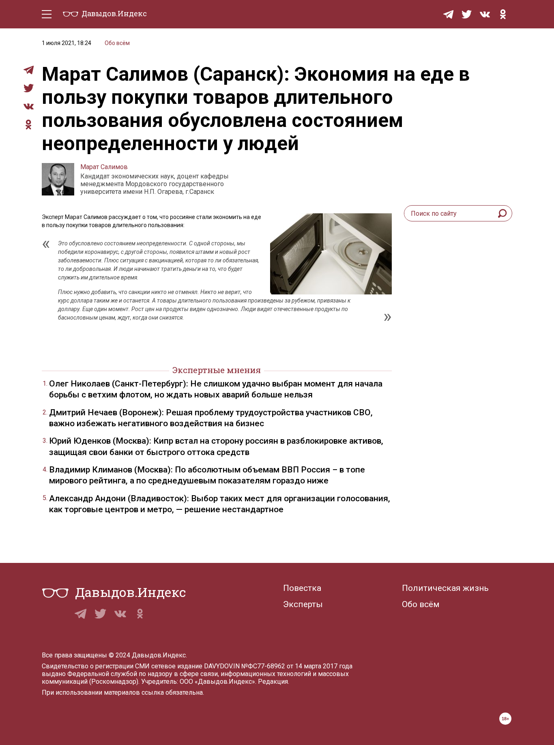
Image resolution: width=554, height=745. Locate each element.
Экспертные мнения (216, 370)
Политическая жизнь (445, 588)
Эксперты (303, 604)
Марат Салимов (104, 167)
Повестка (302, 588)
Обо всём (117, 43)
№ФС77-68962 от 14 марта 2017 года (296, 666)
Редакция (273, 681)
